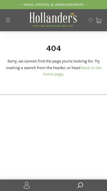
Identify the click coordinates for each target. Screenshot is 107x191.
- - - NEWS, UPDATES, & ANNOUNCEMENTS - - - (53, 5)
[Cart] (98, 19)
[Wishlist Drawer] (90, 19)
